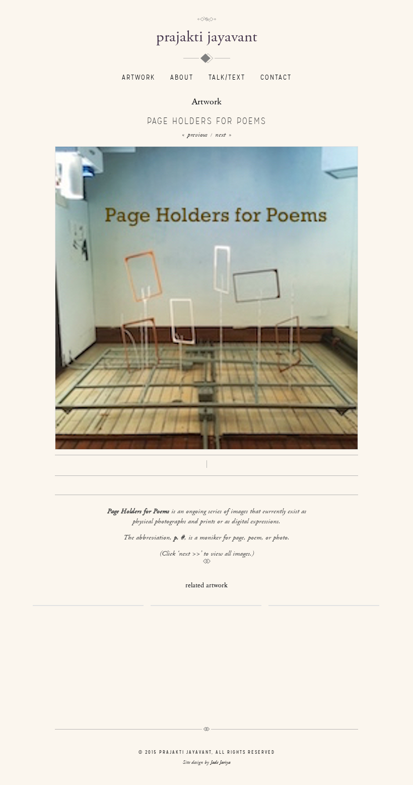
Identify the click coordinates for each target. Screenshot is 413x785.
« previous (194, 135)
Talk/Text (227, 77)
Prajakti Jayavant (206, 37)
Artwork (138, 77)
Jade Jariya (220, 762)
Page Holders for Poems (206, 121)
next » (223, 135)
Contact (276, 77)
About (181, 77)
